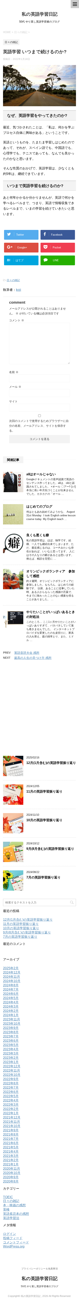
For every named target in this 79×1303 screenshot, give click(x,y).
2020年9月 (11, 1177)
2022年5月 (11, 1096)
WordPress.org (14, 1246)
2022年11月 (11, 1070)
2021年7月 (11, 1139)
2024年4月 (11, 1002)
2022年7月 (11, 1087)
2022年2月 (11, 1109)
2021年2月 (11, 1160)
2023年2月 (11, 1057)
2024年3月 (11, 1006)
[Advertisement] (39, 710)
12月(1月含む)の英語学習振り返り (51, 763)
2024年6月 (11, 993)
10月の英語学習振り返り (44, 820)
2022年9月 (11, 1079)
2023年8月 (11, 1032)
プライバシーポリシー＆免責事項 (39, 1268)
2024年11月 (11, 976)
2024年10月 (11, 981)
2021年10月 (11, 1126)
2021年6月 (11, 1143)
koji (18, 289)
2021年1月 (11, 1164)
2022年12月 (11, 1066)
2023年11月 (11, 1019)
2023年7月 (11, 1036)
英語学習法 (11, 1218)
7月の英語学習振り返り (43, 877)
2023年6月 (11, 1040)
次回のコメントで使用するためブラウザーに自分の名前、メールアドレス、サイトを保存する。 (39, 425)
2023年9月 (11, 1028)
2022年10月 (11, 1075)
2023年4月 (11, 1049)
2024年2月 (11, 1011)
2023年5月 (11, 1045)
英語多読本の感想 (16, 1213)
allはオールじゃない (41, 474)
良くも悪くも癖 (37, 535)
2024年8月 (11, 985)
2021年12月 (11, 1117)
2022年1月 (11, 1113)
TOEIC (8, 1197)
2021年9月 (11, 1130)
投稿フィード (12, 1238)
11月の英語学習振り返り (44, 791)
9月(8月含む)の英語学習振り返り (50, 848)
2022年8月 (11, 1083)
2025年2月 (11, 968)
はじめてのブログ (39, 506)
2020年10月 (11, 1173)
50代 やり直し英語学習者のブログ (39, 1286)
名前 (13, 372)
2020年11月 (11, 1168)
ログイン (9, 1234)
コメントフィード (16, 1242)
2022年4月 (11, 1100)
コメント (16, 320)
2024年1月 (11, 1015)
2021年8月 (11, 1134)
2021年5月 (11, 1147)
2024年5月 (11, 998)
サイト (13, 401)
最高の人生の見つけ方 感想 (32, 658)
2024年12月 (11, 972)
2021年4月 (11, 1151)
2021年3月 (11, 1156)
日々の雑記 (13, 280)
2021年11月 (11, 1121)
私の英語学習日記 (40, 14)
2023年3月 (11, 1053)
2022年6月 (11, 1092)
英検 (6, 1209)
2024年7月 (11, 989)
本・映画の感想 (14, 1205)
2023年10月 (11, 1023)
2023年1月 (11, 1062)
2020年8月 (11, 1181)
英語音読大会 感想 (26, 652)
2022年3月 (11, 1104)
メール (15, 386)
